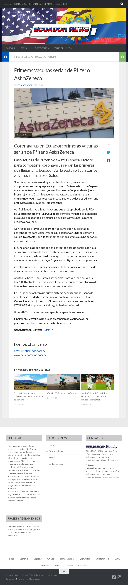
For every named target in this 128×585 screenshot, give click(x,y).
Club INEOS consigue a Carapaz (62, 393)
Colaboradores (56, 451)
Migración (45, 565)
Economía (24, 559)
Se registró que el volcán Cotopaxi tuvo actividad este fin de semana (28, 396)
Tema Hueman (35, 579)
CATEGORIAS (41, 48)
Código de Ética (56, 464)
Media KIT (54, 457)
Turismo (69, 565)
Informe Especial (23, 57)
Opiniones (82, 565)
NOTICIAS (24, 48)
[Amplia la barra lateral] (5, 57)
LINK (47, 329)
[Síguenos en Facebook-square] (114, 577)
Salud (57, 565)
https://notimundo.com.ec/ (30, 350)
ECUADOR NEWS (62, 48)
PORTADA (10, 48)
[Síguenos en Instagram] (119, 577)
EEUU (117, 559)
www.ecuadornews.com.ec (30, 355)
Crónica (50, 559)
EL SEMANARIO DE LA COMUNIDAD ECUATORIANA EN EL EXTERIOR (35, 4)
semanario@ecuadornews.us (105, 460)
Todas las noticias (46, 57)
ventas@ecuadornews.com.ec (105, 477)
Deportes (38, 559)
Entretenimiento (102, 559)
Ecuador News (25, 85)
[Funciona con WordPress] (16, 579)
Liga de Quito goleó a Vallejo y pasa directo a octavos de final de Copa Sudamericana (94, 396)
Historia (52, 445)
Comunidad (85, 559)
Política (11, 559)
